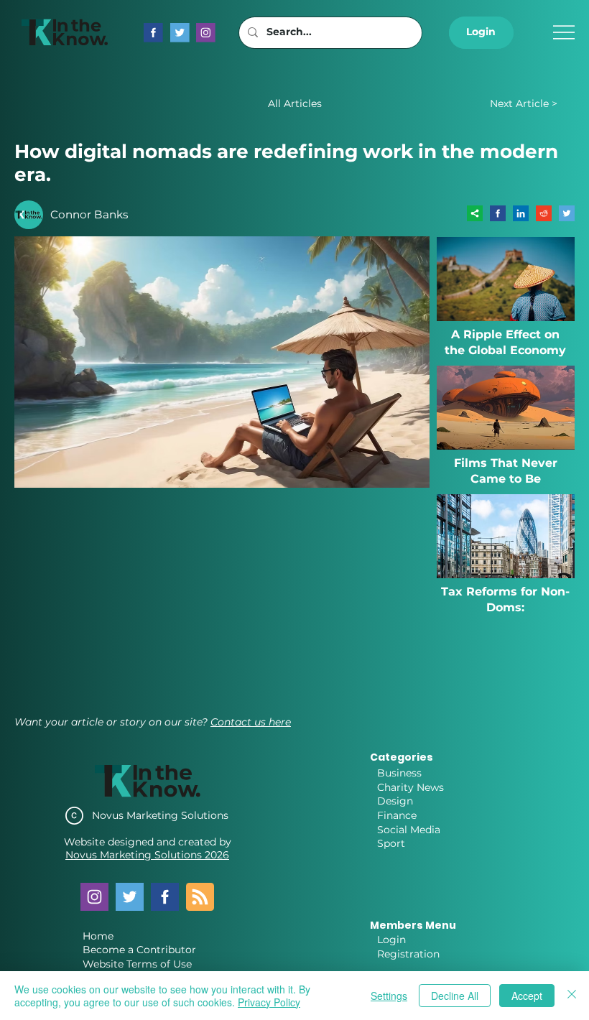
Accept (526, 995)
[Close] (571, 996)
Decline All (454, 995)
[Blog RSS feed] (200, 897)
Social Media (408, 829)
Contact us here (250, 721)
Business (399, 772)
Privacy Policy (269, 1002)
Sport (391, 843)
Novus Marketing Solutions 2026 (147, 854)
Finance (397, 815)
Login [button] (391, 939)
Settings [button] (389, 995)
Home (98, 935)
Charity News (410, 787)
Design (395, 800)
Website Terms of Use (137, 964)
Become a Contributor (139, 949)
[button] (481, 33)
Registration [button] (408, 953)
